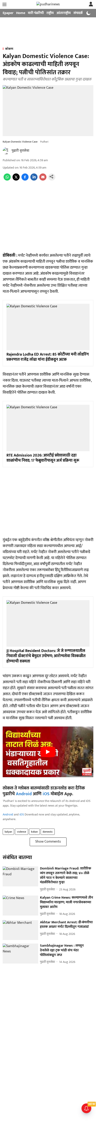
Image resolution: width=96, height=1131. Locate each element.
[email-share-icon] (42, 180)
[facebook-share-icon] (25, 180)
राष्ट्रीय (50, 13)
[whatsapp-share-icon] (7, 180)
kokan (34, 831)
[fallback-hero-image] (20, 876)
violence (21, 831)
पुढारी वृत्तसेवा (20, 151)
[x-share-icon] (16, 180)
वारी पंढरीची (36, 13)
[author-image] (6, 150)
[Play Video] (48, 752)
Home (20, 13)
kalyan (8, 831)
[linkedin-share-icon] (34, 180)
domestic (48, 831)
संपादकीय (79, 13)
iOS (46, 794)
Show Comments (48, 842)
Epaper (8, 13)
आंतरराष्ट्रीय (63, 13)
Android (24, 794)
